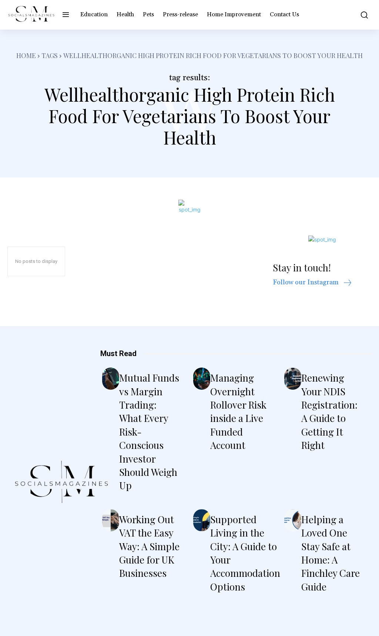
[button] (362, 14)
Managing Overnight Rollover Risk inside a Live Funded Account (238, 411)
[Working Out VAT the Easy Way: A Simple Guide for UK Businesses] (110, 520)
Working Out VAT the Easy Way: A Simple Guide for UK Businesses (149, 546)
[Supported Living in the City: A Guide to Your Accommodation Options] (201, 520)
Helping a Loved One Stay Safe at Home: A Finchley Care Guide (330, 553)
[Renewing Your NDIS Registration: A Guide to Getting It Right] (292, 379)
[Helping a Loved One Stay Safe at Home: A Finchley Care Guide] (292, 520)
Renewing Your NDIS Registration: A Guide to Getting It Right (329, 411)
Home (26, 55)
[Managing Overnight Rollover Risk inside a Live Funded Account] (201, 379)
